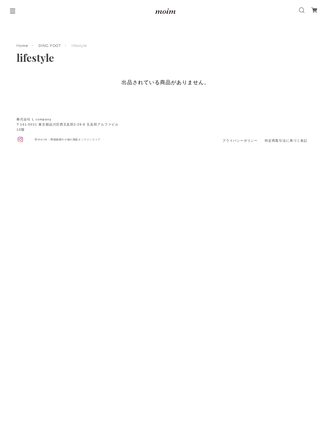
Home (22, 45)
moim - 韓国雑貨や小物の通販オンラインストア (69, 139)
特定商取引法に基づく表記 (286, 140)
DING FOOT (49, 45)
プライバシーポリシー (240, 140)
